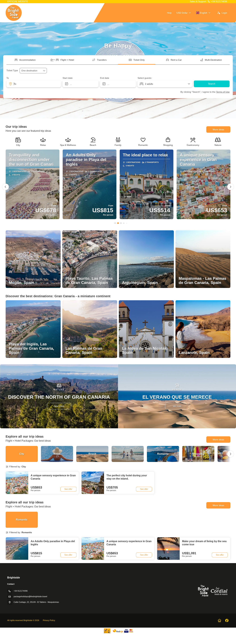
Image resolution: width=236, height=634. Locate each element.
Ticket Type (12, 70)
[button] (115, 223)
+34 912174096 (219, 1)
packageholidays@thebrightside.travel (30, 596)
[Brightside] (212, 591)
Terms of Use (223, 92)
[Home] (219, 620)
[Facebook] (227, 620)
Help (169, 13)
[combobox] (33, 84)
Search (211, 83)
